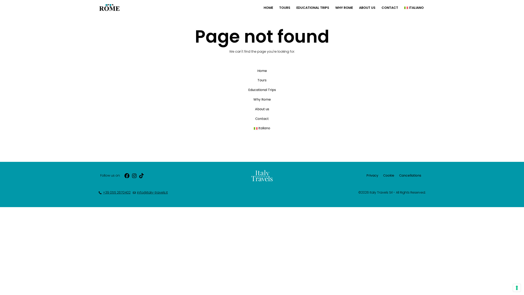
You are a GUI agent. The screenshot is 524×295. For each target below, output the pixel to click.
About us (367, 7)
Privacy (372, 175)
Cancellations (410, 175)
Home (268, 7)
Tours (284, 7)
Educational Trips (312, 7)
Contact (390, 7)
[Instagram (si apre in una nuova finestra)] (134, 175)
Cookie (388, 175)
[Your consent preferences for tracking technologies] (517, 288)
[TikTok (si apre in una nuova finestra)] (141, 175)
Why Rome (344, 7)
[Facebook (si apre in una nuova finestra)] (127, 175)
